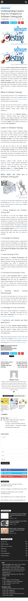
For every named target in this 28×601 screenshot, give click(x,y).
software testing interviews (11, 345)
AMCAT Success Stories (6, 546)
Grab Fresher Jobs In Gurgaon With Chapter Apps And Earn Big (7, 364)
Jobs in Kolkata (20, 567)
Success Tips (4, 541)
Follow (24, 473)
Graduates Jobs (5, 575)
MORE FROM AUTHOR (19, 395)
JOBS (3, 562)
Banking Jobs (5, 570)
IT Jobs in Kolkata (6, 584)
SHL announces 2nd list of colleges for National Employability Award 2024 (11, 485)
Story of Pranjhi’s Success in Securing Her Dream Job (13, 500)
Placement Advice (5, 555)
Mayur (7, 418)
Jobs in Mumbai (21, 564)
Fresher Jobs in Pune (19, 593)
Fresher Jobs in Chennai (7, 593)
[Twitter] (14, 392)
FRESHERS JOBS (6, 587)
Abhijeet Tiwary (5, 19)
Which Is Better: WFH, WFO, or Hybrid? (22, 407)
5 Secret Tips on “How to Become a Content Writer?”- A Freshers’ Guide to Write (5, 408)
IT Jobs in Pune (15, 583)
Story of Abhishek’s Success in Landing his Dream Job (13, 496)
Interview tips (4, 551)
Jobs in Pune (13, 567)
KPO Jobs (22, 569)
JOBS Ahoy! (3, 548)
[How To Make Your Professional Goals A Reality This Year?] (14, 401)
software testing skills (6, 349)
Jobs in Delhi (14, 564)
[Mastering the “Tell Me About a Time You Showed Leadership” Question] (5, 531)
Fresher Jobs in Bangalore (8, 590)
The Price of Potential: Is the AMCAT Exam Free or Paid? (14, 489)
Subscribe (23, 476)
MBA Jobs (21, 574)
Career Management (5, 8)
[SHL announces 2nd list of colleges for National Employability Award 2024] (5, 516)
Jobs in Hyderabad (16, 566)
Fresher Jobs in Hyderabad (8, 592)
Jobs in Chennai (6, 567)
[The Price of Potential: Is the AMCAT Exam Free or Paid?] (5, 523)
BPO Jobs (16, 569)
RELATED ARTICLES (8, 395)
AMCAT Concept (4, 544)
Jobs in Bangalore (7, 566)
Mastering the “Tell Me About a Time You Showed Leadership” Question (12, 492)
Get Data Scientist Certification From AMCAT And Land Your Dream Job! (21, 364)
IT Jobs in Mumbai (14, 579)
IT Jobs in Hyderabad (17, 581)
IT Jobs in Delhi (5, 579)
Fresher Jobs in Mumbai (18, 588)
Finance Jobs (12, 570)
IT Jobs (12, 569)
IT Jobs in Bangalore (7, 581)
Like (25, 470)
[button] (25, 2)
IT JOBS (4, 578)
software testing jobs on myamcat (8, 348)
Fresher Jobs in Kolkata (7, 595)
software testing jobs (6, 347)
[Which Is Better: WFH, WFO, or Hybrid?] (23, 401)
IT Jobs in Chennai (6, 583)
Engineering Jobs (14, 574)
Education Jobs (19, 570)
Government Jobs (6, 572)
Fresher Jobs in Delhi (7, 588)
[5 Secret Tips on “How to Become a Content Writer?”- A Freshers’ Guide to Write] (5, 401)
